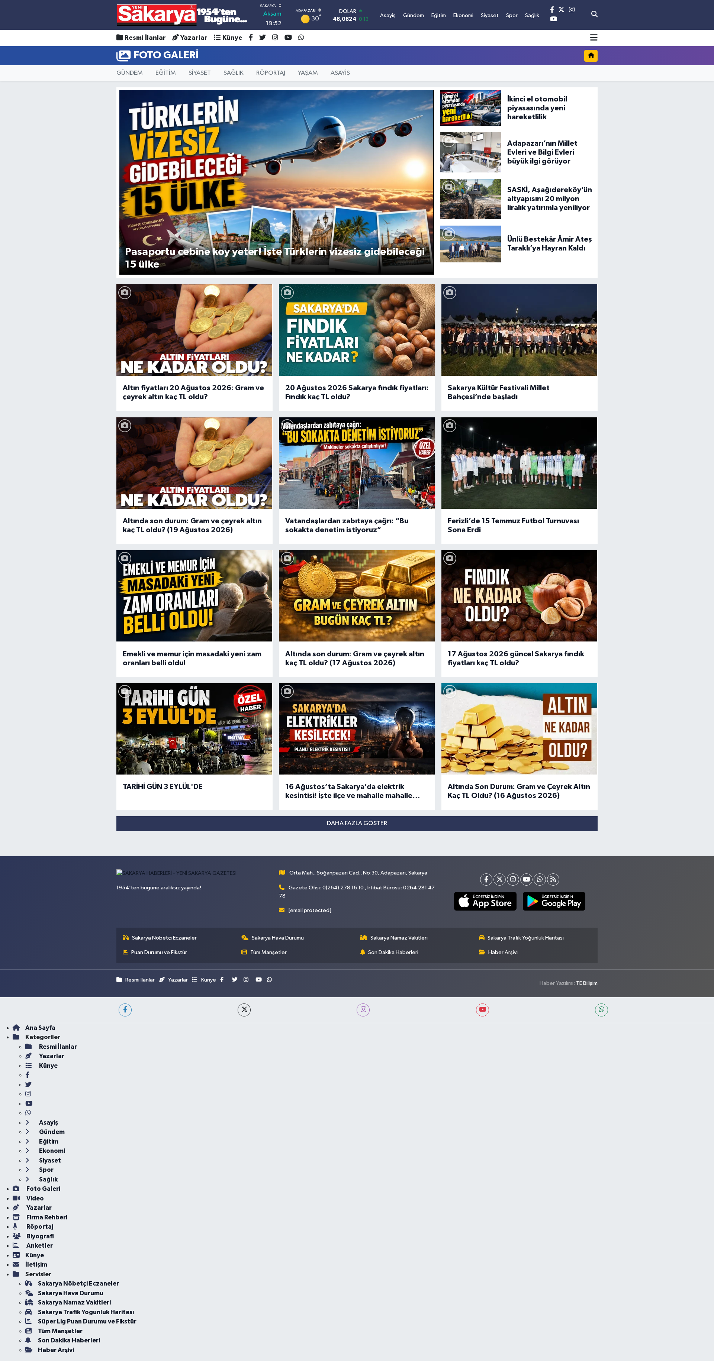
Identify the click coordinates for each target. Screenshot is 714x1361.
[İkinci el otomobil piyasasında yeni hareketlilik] (470, 108)
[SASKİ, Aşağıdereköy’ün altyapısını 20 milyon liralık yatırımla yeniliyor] (470, 199)
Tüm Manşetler (268, 952)
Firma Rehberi (46, 1217)
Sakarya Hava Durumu (278, 938)
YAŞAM (308, 73)
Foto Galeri (42, 1189)
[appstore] (485, 901)
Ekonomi (51, 1151)
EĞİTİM (165, 73)
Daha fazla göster (357, 823)
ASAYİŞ (340, 73)
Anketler (39, 1245)
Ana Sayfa (40, 1028)
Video (34, 1198)
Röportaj (39, 1226)
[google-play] (554, 901)
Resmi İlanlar (145, 38)
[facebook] (125, 1009)
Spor (46, 1170)
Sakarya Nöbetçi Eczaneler (164, 938)
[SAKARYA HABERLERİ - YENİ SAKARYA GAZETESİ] (182, 15)
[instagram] (363, 1009)
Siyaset (49, 1160)
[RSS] (553, 879)
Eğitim (48, 1141)
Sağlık (48, 1179)
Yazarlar (194, 38)
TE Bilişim (587, 983)
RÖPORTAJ (270, 73)
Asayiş (48, 1122)
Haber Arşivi (503, 952)
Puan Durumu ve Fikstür (159, 952)
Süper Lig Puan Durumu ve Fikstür (87, 1321)
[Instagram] (513, 879)
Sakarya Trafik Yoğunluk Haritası (526, 938)
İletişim (36, 1264)
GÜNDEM (129, 73)
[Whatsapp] (540, 879)
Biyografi (39, 1236)
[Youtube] (526, 879)
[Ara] (594, 15)
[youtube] (482, 1009)
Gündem (51, 1132)
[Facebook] (486, 879)
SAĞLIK (233, 73)
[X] (499, 879)
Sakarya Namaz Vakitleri (399, 938)
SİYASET (200, 73)
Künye (232, 38)
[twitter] (244, 1009)
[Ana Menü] (594, 38)
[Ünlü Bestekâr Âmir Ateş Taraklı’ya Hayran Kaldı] (470, 243)
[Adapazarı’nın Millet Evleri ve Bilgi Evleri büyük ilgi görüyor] (470, 152)
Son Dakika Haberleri (393, 952)
